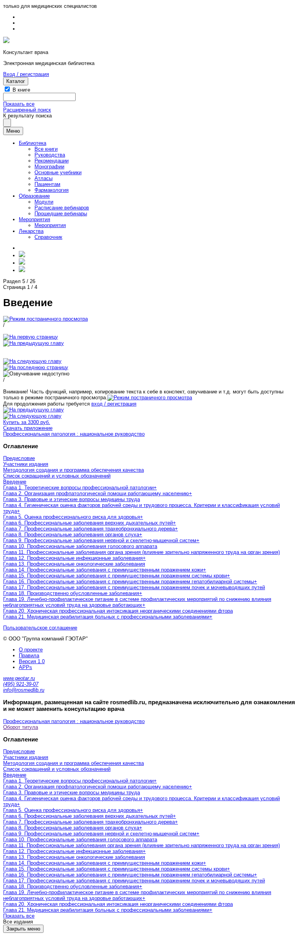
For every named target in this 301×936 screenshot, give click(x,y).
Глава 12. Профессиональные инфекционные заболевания (73, 558)
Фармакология (51, 190)
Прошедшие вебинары (60, 213)
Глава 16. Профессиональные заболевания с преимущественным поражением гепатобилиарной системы (128, 581)
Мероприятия (34, 219)
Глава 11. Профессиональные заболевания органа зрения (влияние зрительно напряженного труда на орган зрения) (141, 552)
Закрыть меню (23, 929)
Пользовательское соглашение (40, 628)
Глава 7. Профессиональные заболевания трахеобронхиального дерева (89, 529)
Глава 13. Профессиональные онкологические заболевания (74, 564)
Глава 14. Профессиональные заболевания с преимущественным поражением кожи (103, 570)
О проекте (31, 650)
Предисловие (19, 458)
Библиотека (32, 143)
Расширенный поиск (27, 110)
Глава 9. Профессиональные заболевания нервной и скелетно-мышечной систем (99, 540)
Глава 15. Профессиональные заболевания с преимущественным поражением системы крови (115, 576)
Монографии (49, 167)
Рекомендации (51, 161)
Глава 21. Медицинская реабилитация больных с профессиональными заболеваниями (106, 617)
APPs (25, 667)
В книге (21, 90)
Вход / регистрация (26, 74)
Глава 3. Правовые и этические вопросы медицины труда (71, 499)
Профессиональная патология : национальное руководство (74, 434)
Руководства (49, 155)
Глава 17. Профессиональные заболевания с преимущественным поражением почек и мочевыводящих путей (134, 587)
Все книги (46, 149)
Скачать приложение (28, 428)
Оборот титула (20, 727)
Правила (29, 655)
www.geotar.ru (19, 678)
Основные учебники (58, 172)
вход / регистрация (113, 404)
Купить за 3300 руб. (26, 422)
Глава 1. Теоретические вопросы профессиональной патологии (78, 488)
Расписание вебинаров (61, 208)
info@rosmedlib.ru (23, 690)
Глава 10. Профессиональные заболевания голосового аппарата (80, 546)
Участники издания (25, 464)
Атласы (43, 178)
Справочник (48, 237)
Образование (34, 196)
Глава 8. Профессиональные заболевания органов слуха (71, 534)
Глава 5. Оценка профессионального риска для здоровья (71, 517)
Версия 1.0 (32, 661)
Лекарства (31, 231)
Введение (14, 482)
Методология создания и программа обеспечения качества (73, 470)
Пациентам (47, 184)
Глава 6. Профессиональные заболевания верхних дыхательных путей (88, 523)
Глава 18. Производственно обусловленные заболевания (71, 593)
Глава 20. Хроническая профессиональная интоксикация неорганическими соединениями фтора (118, 611)
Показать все (18, 104)
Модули (43, 202)
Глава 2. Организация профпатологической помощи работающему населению (96, 493)
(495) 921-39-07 (20, 684)
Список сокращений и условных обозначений (57, 476)
